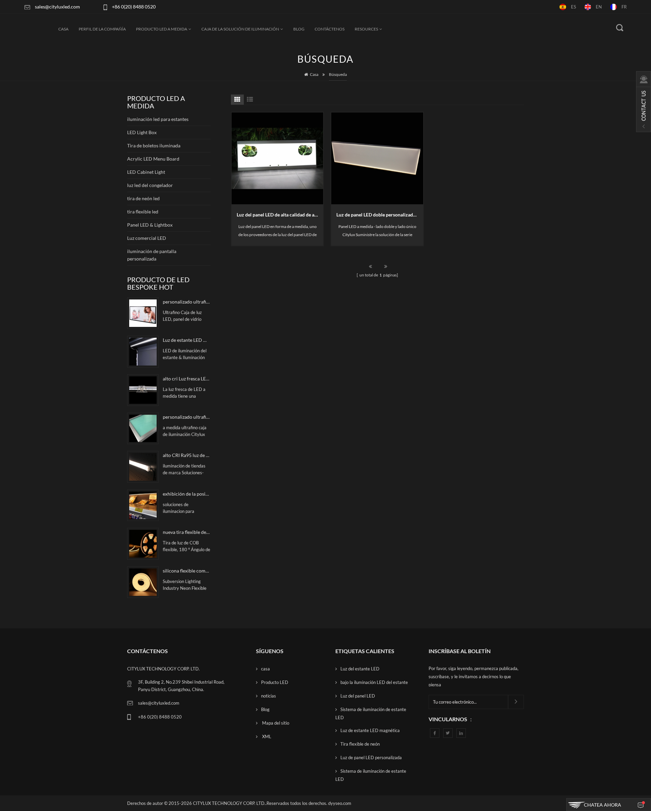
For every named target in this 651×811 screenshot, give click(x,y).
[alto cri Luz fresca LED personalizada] (143, 390)
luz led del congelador (150, 185)
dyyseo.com (339, 803)
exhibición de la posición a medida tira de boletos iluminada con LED (186, 494)
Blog (298, 29)
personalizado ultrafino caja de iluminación (186, 417)
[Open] (643, 101)
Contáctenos (329, 29)
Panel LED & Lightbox (150, 225)
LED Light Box (142, 132)
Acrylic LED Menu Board (153, 159)
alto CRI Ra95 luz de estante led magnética (186, 455)
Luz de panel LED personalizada (371, 757)
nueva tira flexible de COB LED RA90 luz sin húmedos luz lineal (186, 532)
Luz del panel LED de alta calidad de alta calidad (280, 214)
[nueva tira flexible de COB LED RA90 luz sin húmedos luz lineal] (143, 543)
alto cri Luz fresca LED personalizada (186, 378)
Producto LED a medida (161, 29)
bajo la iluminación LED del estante (374, 682)
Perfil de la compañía (102, 29)
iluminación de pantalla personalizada (151, 255)
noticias (268, 696)
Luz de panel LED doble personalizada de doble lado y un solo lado (379, 214)
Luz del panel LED (357, 696)
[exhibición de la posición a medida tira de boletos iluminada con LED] (143, 505)
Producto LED (274, 682)
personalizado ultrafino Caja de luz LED (186, 302)
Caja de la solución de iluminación (240, 29)
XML (266, 736)
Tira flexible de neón (360, 744)
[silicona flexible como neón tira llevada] (143, 582)
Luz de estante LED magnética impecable (186, 340)
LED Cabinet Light (146, 172)
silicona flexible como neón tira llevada (186, 571)
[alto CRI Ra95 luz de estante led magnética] (143, 466)
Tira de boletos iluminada (153, 145)
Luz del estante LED (359, 668)
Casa (63, 29)
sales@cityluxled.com (57, 6)
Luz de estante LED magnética (370, 730)
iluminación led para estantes (158, 119)
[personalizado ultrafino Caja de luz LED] (143, 313)
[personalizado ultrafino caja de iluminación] (143, 428)
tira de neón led (143, 198)
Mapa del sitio (275, 723)
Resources (366, 29)
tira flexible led (142, 211)
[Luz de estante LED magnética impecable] (143, 351)
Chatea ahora (602, 805)
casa (265, 668)
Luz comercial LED (146, 238)
